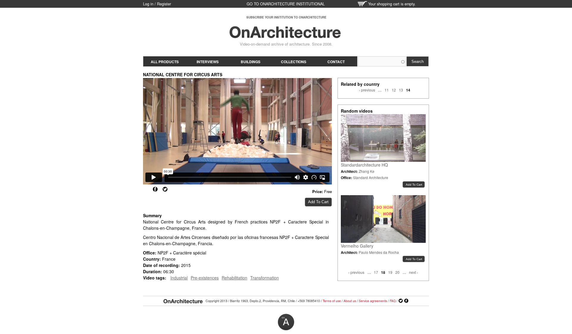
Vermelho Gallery (357, 246)
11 (387, 89)
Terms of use (332, 301)
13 (401, 89)
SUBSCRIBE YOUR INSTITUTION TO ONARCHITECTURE (286, 17)
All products (165, 61)
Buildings (250, 61)
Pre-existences (205, 278)
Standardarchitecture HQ (364, 165)
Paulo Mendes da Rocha (379, 252)
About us (349, 301)
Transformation (264, 278)
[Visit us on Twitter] (400, 301)
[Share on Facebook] (155, 189)
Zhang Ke (366, 171)
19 (390, 272)
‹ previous (367, 89)
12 (394, 89)
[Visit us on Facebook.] (406, 301)
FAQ (393, 301)
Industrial (179, 278)
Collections (293, 61)
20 (397, 272)
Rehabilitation (234, 278)
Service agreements (373, 301)
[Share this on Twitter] (165, 189)
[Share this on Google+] (145, 189)
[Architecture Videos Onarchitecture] (285, 36)
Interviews (208, 61)
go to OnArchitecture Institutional (286, 4)
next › (413, 272)
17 (376, 272)
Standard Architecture (370, 177)
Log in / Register (157, 4)
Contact (336, 61)
